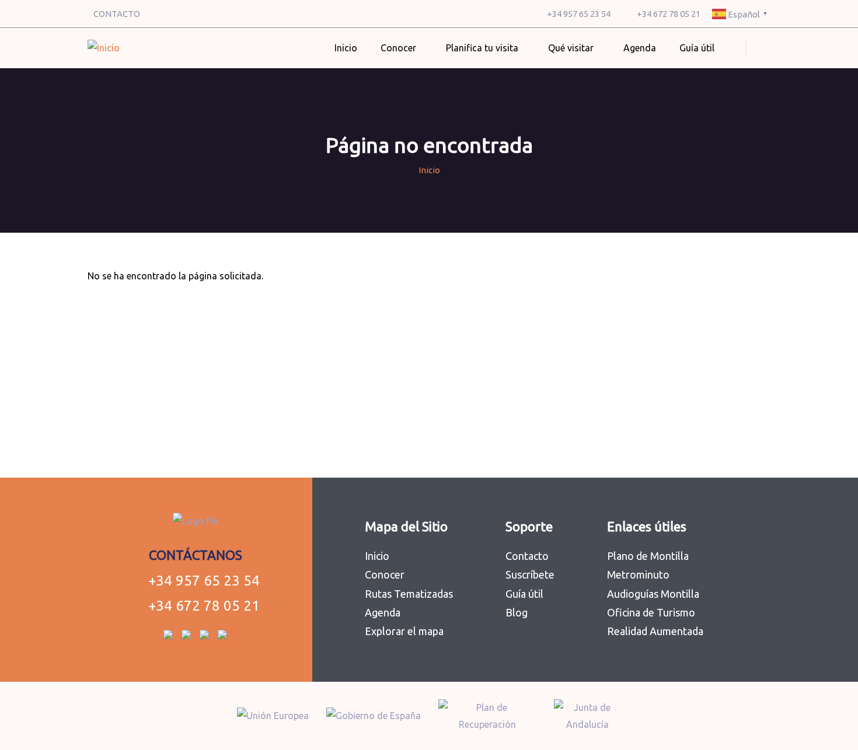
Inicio (345, 48)
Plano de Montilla (648, 556)
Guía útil (524, 594)
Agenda (639, 48)
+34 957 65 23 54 (579, 14)
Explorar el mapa (404, 631)
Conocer (384, 574)
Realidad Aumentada (655, 631)
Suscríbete (529, 574)
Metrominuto (638, 574)
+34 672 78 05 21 (668, 14)
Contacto (527, 556)
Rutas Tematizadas (409, 594)
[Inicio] (104, 48)
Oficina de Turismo (651, 612)
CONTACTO (116, 14)
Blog (516, 612)
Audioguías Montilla (653, 594)
